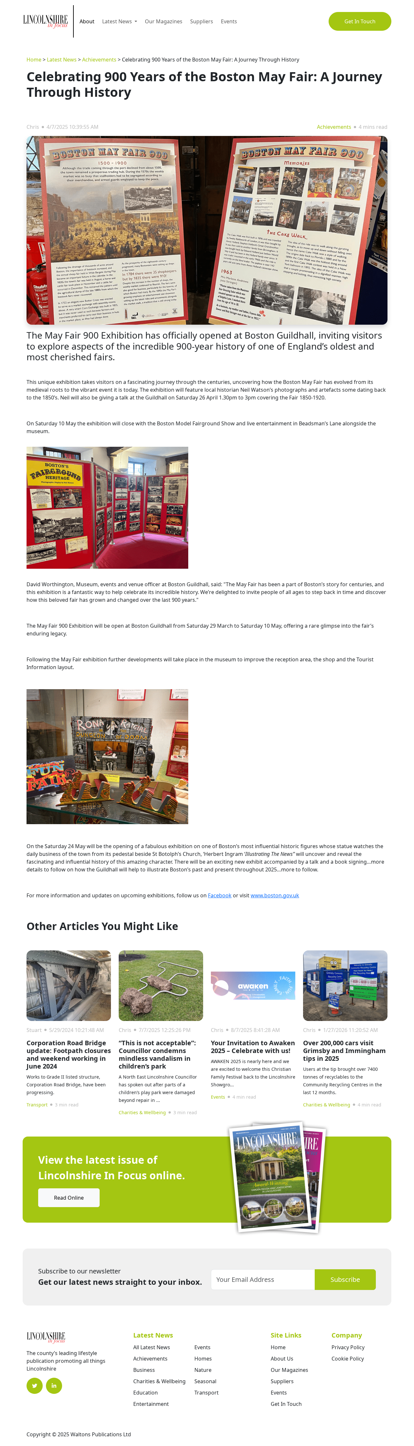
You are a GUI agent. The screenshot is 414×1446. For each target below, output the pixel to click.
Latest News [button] (117, 21)
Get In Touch (360, 21)
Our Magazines (163, 21)
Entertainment (151, 1403)
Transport (37, 1105)
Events (229, 21)
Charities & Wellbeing (142, 1112)
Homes (203, 1358)
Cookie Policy (348, 1358)
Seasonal (205, 1381)
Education (145, 1392)
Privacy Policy (348, 1347)
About (87, 21)
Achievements (99, 59)
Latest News (62, 59)
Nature (203, 1369)
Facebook (220, 895)
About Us (282, 1358)
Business (144, 1369)
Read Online (69, 1197)
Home (34, 59)
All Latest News (151, 1347)
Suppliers (201, 21)
